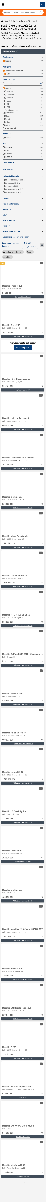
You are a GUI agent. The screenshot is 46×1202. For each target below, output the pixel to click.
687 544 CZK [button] (7, 1015)
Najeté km (7, 209)
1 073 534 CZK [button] (8, 779)
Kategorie (7, 67)
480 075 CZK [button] (7, 426)
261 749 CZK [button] (7, 465)
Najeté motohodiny (11, 204)
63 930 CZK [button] (7, 1094)
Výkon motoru (9, 220)
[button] (23, 51)
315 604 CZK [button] (7, 1172)
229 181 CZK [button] (7, 976)
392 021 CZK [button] (7, 858)
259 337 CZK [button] (7, 661)
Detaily (6, 198)
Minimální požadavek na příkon (16, 237)
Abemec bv (22, 1097)
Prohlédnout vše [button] (11, 110)
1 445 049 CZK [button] (8, 543)
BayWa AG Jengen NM (23, 390)
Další (28, 21)
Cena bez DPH (9, 163)
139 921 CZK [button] (7, 1054)
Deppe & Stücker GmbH (23, 297)
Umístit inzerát (42, 4)
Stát (4, 144)
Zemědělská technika (14, 21)
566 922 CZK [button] (7, 504)
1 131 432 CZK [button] (8, 937)
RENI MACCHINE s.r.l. (23, 1137)
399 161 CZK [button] (7, 386)
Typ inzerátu (8, 57)
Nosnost (6, 226)
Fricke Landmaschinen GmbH (22, 336)
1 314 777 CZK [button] (8, 583)
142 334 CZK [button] (7, 332)
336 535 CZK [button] (7, 701)
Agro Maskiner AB (23, 1176)
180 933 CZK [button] (7, 740)
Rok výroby (8, 169)
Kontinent (7, 134)
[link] (22, 272)
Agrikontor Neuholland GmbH (23, 744)
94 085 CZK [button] (7, 293)
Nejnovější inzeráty (11, 176)
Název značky (9, 80)
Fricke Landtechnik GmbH (22, 862)
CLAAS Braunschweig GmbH (22, 980)
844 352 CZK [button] (7, 1133)
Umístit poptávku (23, 347)
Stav (5, 215)
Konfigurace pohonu (11, 231)
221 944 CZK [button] (7, 819)
